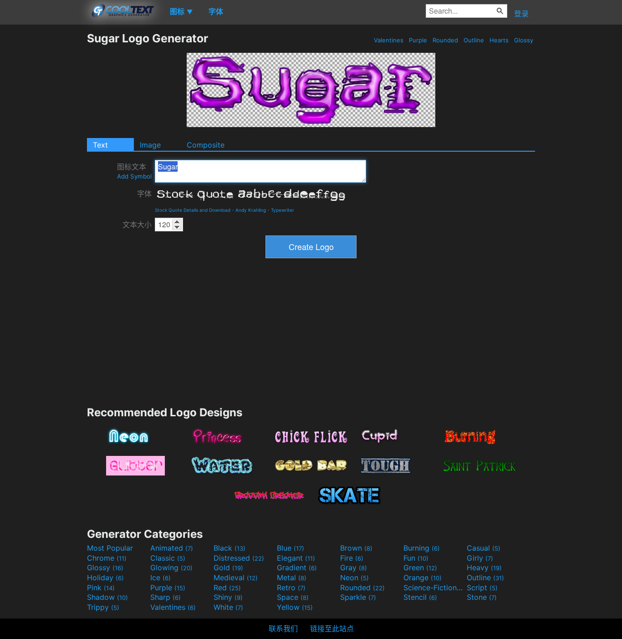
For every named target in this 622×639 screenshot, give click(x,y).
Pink (101, 587)
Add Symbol (134, 176)
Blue (290, 547)
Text (100, 144)
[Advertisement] (43, 168)
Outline (474, 40)
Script (482, 587)
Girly (480, 557)
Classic (167, 557)
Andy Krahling (250, 210)
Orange (422, 577)
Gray (353, 567)
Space (293, 597)
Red (227, 587)
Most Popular (110, 547)
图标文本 (134, 171)
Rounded (445, 40)
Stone (482, 597)
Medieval (236, 577)
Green (420, 567)
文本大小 (137, 224)
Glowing (171, 567)
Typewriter (282, 210)
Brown (356, 547)
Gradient (297, 567)
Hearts (499, 40)
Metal (291, 577)
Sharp (165, 597)
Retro (291, 587)
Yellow (295, 607)
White (228, 607)
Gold (228, 567)
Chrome (107, 557)
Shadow (107, 597)
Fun (415, 557)
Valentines (388, 40)
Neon (354, 577)
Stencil (420, 597)
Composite (205, 144)
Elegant (296, 557)
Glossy (523, 40)
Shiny (228, 597)
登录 (521, 13)
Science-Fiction (433, 587)
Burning (421, 547)
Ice (160, 577)
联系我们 (283, 628)
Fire (351, 557)
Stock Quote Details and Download (192, 210)
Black (229, 547)
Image (150, 144)
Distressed (239, 557)
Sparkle (358, 597)
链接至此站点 (332, 628)
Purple (418, 40)
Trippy (103, 607)
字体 (144, 193)
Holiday (105, 577)
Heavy (484, 567)
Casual (483, 547)
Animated (171, 547)
